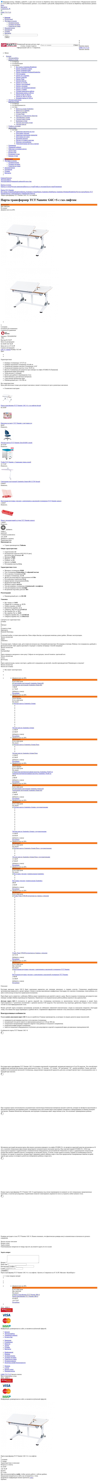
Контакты (4, 7)
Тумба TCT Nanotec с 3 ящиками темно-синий (16, 462)
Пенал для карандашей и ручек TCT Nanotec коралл (18, 520)
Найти (7, 37)
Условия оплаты (13, 162)
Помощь (7, 1354)
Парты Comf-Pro (11, 193)
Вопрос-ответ (9, 1369)
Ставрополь (5, 9)
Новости (7, 1344)
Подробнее (15, 693)
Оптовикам (8, 29)
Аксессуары (50, 186)
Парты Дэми (21, 193)
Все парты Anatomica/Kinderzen (11, 192)
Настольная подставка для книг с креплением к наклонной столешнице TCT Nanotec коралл (31, 501)
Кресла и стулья (29, 186)
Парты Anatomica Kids (44, 192)
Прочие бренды (30, 193)
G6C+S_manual (6, 349)
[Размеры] (2, 1197)
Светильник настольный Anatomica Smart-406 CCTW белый (20, 481)
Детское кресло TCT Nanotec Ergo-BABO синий (16, 442)
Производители (10, 28)
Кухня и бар (27, 181)
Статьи (7, 1367)
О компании (9, 1342)
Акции (7, 1345)
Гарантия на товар (11, 1359)
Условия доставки (14, 164)
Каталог (8, 56)
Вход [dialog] (2, 5)
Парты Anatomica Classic (29, 192)
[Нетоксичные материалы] (2, 1075)
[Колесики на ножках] (2, 1159)
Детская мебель (6, 181)
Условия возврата (10, 1361)
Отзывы (7, 31)
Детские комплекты (17, 186)
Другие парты (80, 192)
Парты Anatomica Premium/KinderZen (64, 192)
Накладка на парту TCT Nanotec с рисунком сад (16, 423)
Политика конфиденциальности (15, 1362)
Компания (8, 1340)
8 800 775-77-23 (6, 12)
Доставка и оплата (11, 21)
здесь (31, 1477)
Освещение (58, 186)
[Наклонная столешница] (2, 1034)
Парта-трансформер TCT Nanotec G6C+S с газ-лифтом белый (21, 405)
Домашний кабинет (17, 181)
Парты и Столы (6, 186)
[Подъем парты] (2, 1114)
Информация (9, 1352)
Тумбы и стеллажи (40, 186)
